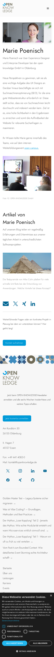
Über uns (7, 573)
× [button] (51, 596)
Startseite (7, 568)
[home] (8, 8)
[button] (48, 8)
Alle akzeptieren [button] (14, 643)
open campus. (31, 148)
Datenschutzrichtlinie (10, 620)
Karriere (7, 583)
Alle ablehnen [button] (40, 643)
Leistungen (8, 578)
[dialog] (27, 625)
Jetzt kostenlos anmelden (17, 418)
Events (6, 588)
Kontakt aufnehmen (14, 342)
